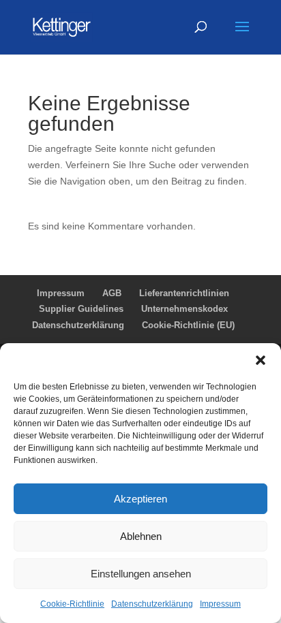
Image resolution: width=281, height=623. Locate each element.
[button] (260, 360)
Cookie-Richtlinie (72, 604)
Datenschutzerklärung (152, 604)
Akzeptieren (140, 499)
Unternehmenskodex (184, 309)
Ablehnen (141, 536)
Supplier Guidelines (81, 309)
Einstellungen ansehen (141, 573)
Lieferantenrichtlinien (184, 293)
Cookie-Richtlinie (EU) (188, 325)
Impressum (220, 604)
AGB (111, 293)
